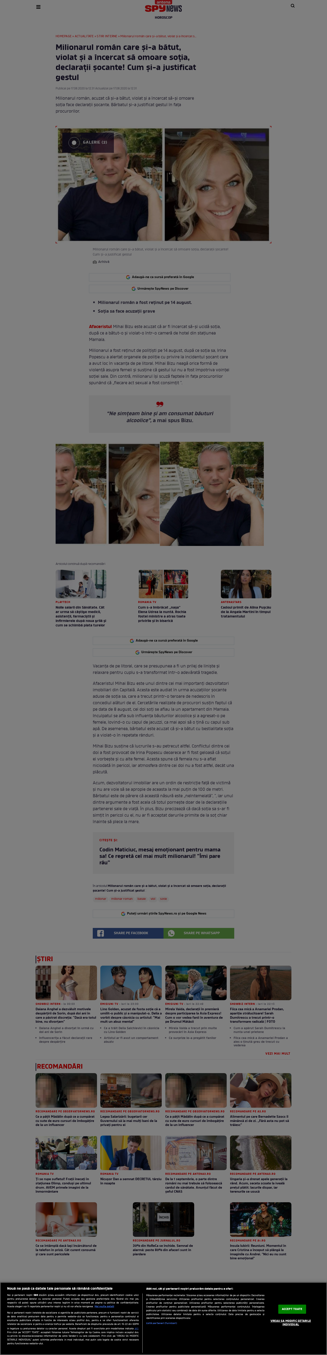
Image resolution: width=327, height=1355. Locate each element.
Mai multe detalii (104, 1307)
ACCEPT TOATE (292, 1309)
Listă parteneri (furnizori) (161, 1323)
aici (136, 1328)
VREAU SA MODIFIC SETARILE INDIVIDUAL (290, 1323)
